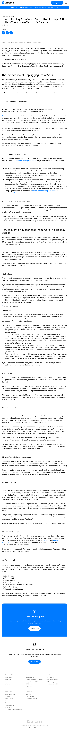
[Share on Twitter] (11, 32)
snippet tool (50, 190)
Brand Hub (8, 707)
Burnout (5, 116)
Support (7, 701)
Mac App (28, 694)
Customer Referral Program (13, 709)
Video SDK (29, 686)
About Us (8, 679)
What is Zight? (9, 677)
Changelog (8, 696)
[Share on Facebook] (3, 32)
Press (7, 703)
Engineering (50, 677)
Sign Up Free (56, 3)
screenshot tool (11, 193)
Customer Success (52, 679)
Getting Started (10, 694)
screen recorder (38, 190)
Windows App (30, 696)
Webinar (7, 684)
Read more (56, 7)
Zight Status (9, 698)
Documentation (10, 705)
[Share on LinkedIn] (7, 32)
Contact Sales (34, 628)
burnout (46, 540)
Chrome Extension (31, 698)
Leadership (8, 682)
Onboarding (50, 682)
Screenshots (30, 677)
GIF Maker (29, 684)
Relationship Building (53, 684)
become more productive (26, 160)
